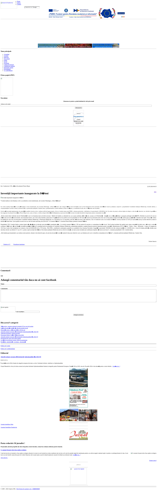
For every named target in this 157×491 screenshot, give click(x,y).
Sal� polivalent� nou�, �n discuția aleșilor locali (14, 328)
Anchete (6, 56)
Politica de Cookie (5, 346)
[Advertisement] (78, 31)
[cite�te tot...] (116, 366)
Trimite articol (152, 460)
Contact (19, 4)
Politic (5, 60)
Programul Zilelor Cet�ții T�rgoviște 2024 (12, 335)
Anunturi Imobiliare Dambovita (9, 427)
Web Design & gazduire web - (28, 489)
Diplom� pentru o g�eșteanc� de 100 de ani (13, 330)
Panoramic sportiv (8, 67)
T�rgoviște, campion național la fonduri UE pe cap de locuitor (17, 326)
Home (18, 1)
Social (5, 61)
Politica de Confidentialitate (8, 348)
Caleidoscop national (9, 66)
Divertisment (7, 69)
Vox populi (7, 59)
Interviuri (6, 57)
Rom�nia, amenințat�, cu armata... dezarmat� (13, 342)
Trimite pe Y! (6, 244)
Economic (6, 63)
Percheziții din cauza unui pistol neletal (11, 338)
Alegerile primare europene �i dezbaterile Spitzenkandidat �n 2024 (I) (19, 337)
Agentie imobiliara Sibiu (7, 424)
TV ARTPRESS (8, 70)
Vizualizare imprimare (19, 244)
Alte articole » (4, 457)
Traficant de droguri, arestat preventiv (10, 333)
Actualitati (6, 54)
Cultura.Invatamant (9, 64)
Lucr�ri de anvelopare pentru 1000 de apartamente (14, 340)
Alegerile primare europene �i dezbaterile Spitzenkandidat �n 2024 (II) (19, 331)
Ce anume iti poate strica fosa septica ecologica (13, 450)
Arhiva (19, 3)
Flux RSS (21, 7)
